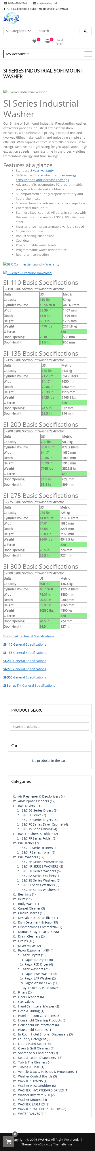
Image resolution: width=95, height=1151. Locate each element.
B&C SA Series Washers (38, 876)
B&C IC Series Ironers (37, 848)
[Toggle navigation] (88, 54)
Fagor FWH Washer (39, 973)
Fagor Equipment (31, 950)
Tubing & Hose (29, 1067)
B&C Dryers (26, 806)
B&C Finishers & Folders (35, 834)
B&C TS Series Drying (37, 829)
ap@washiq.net (46, 3)
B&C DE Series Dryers (37, 810)
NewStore (40, 1144)
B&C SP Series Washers (38, 890)
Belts (21, 899)
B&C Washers (28, 857)
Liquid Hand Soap (31, 1043)
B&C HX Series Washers (38, 871)
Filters (22, 992)
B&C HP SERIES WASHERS (40, 866)
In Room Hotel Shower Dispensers (43, 1034)
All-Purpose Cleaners (33, 801)
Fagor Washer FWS (38, 983)
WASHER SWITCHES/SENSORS (40, 1109)
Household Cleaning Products (40, 1020)
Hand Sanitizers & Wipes (36, 1006)
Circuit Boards (28, 913)
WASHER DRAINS (30, 1081)
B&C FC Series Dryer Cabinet (42, 824)
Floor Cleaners (28, 997)
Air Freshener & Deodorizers (39, 796)
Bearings (24, 894)
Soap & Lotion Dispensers (37, 1057)
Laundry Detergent (32, 1039)
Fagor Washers (32, 969)
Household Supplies (33, 1029)
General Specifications (24, 644)
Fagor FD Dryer (36, 960)
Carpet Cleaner (29, 908)
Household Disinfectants (36, 1025)
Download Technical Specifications (28, 636)
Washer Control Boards (35, 1076)
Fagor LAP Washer (38, 978)
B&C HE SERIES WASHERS (40, 862)
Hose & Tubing (29, 1011)
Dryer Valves (27, 946)
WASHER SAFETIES (31, 1104)
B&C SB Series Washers (38, 880)
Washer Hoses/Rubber (34, 1085)
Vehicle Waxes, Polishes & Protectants (46, 1071)
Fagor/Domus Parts (35, 987)
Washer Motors (29, 1099)
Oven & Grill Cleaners (34, 1048)
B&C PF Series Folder (36, 838)
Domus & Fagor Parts (33, 932)
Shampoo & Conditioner (35, 1053)
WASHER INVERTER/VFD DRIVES (41, 1090)
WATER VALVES (29, 1113)
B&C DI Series (31, 815)
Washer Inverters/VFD (34, 1095)
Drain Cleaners (29, 936)
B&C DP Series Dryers (37, 820)
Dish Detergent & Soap (35, 922)
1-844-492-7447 (17, 3)
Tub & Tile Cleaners (32, 1062)
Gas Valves (26, 1001)
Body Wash (26, 904)
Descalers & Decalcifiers (35, 918)
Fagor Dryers (30, 955)
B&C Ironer (26, 843)
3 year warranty (42, 170)
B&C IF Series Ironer (36, 852)
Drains (23, 941)
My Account (16, 54)
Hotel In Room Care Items (37, 1015)
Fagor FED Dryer (36, 964)
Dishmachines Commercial (38, 927)
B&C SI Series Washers (38, 885)
